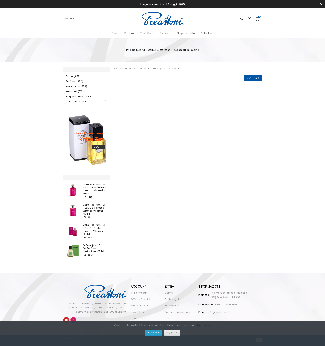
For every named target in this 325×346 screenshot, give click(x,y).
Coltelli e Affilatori (159, 50)
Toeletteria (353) (76, 86)
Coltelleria (207, 33)
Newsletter (137, 312)
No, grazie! (172, 332)
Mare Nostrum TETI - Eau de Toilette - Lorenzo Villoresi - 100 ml (94, 209)
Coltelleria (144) (76, 101)
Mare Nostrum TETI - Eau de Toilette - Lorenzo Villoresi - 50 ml (94, 189)
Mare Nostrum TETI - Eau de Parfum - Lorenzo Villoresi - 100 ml (94, 229)
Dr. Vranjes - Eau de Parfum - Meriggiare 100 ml (93, 248)
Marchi (169, 292)
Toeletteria (147, 33)
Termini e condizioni (177, 312)
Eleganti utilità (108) (78, 96)
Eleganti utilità (186, 33)
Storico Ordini (139, 305)
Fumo (115, 33)
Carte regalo (172, 299)
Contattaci (138, 318)
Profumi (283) (74, 81)
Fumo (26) (72, 76)
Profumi (129, 33)
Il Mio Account (139, 292)
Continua (253, 78)
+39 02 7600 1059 (226, 304)
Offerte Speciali (141, 299)
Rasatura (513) (75, 91)
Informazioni (172, 305)
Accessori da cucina (186, 50)
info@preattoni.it (218, 312)
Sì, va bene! (153, 332)
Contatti (170, 318)
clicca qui (202, 325)
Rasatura (165, 33)
